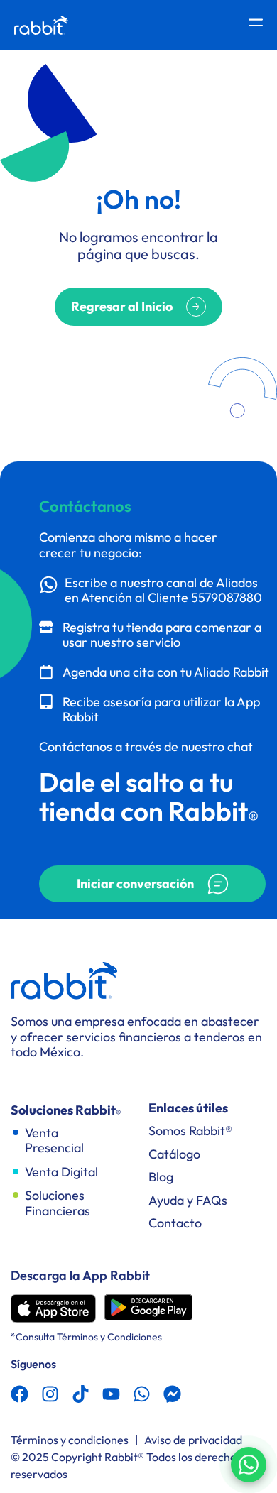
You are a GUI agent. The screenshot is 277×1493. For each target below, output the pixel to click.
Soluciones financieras (57, 1203)
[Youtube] (111, 1394)
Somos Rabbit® (190, 1130)
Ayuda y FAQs (187, 1200)
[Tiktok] (80, 1394)
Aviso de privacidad (193, 1440)
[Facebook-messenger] (172, 1394)
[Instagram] (50, 1394)
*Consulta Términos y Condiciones (86, 1336)
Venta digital (61, 1172)
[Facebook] (19, 1394)
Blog (160, 1177)
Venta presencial (54, 1140)
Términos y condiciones (70, 1440)
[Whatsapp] (142, 1394)
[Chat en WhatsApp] (248, 1464)
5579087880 (226, 597)
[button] (152, 883)
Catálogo (174, 1154)
